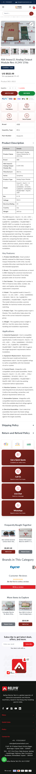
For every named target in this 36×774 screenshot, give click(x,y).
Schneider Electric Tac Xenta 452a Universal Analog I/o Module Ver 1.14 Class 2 (8, 613)
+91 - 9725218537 (19, 740)
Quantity (3, 88)
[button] (5, 51)
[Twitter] (7, 708)
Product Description (18, 143)
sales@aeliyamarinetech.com (19, 743)
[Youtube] (16, 708)
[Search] (31, 14)
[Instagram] (11, 708)
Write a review (18, 587)
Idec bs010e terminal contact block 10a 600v (8, 541)
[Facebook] (3, 708)
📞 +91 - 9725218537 (6, 2)
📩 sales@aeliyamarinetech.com (23, 2)
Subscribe (29, 644)
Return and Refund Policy (18, 433)
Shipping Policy (18, 425)
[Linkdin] (20, 708)
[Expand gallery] (31, 24)
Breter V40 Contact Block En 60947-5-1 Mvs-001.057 (25, 541)
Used (7, 67)
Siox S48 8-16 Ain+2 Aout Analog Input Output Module (25, 613)
